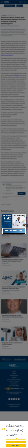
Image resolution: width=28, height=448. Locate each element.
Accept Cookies (15, 445)
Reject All (16, 441)
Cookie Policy (11, 435)
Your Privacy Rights (15, 438)
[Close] (25, 423)
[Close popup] (24, 216)
